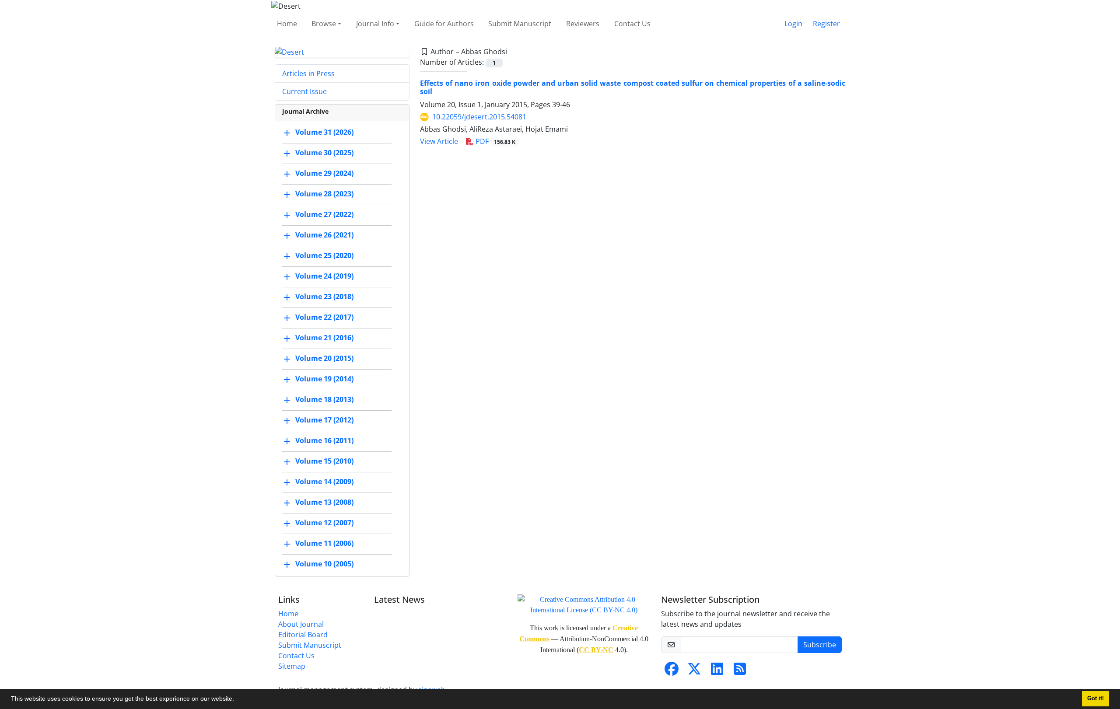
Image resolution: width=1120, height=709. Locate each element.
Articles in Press (308, 73)
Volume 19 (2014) (324, 379)
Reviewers (582, 23)
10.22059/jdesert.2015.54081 (479, 117)
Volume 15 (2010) (324, 461)
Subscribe (819, 645)
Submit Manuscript (519, 23)
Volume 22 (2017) (324, 317)
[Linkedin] (717, 671)
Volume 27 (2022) (324, 215)
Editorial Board (303, 634)
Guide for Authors (444, 23)
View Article (439, 141)
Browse (324, 23)
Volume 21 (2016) (324, 338)
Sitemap (291, 666)
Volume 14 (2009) (324, 482)
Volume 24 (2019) (324, 276)
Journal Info (375, 23)
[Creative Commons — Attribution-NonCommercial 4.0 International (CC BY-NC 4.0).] (584, 604)
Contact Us (632, 23)
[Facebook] (671, 671)
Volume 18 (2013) (324, 400)
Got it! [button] (1095, 698)
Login (793, 23)
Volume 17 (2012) (324, 420)
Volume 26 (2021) (324, 235)
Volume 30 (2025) (324, 153)
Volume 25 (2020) (324, 256)
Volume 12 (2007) (324, 523)
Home (287, 23)
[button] (237, 700)
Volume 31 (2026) (324, 132)
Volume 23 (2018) (324, 297)
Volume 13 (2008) (324, 502)
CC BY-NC (596, 649)
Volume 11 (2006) (324, 543)
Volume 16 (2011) (324, 441)
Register (826, 23)
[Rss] (739, 671)
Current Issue (304, 91)
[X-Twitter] (694, 671)
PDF (494, 141)
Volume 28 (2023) (324, 194)
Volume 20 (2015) (324, 358)
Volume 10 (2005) (324, 564)
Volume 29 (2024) (324, 173)
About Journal (301, 624)
